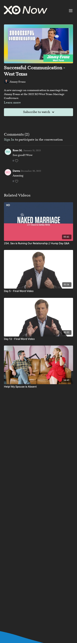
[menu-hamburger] (70, 10)
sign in (9, 139)
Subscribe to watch (36, 112)
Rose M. (18, 150)
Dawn (16, 171)
